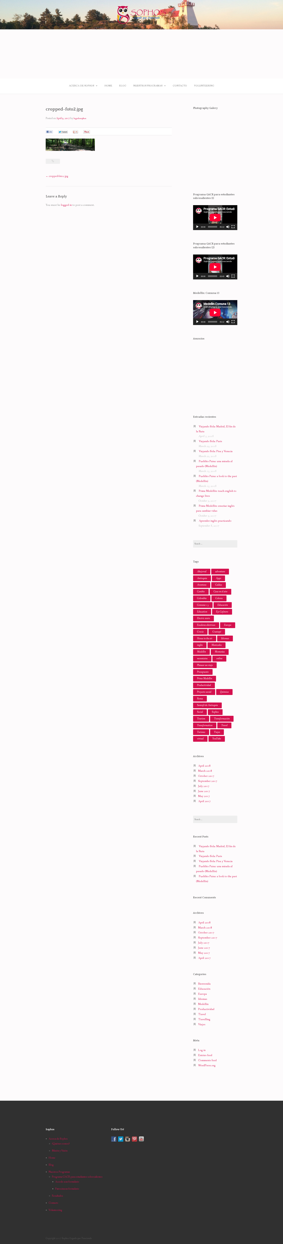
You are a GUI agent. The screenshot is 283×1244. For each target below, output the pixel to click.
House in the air (204, 638)
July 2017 (203, 786)
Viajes (217, 732)
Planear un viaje (205, 665)
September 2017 (207, 781)
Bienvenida (204, 984)
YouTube (216, 738)
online (219, 658)
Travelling (204, 1019)
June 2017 (204, 791)
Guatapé (216, 631)
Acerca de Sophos (81, 85)
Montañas (220, 651)
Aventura (201, 585)
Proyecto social (204, 692)
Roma (200, 698)
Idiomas (225, 638)
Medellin (203, 1004)
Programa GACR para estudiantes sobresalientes (77, 1177)
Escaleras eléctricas (206, 625)
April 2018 (204, 766)
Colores (219, 598)
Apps (218, 578)
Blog (122, 85)
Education (202, 611)
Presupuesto (203, 672)
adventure (220, 571)
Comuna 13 (203, 605)
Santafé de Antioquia (207, 705)
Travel (224, 725)
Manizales (216, 645)
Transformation (204, 725)
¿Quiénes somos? (61, 1143)
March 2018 (205, 771)
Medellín (201, 651)
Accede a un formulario (67, 1181)
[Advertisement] (141, 54)
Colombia (202, 598)
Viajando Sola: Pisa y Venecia (216, 451)
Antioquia (202, 578)
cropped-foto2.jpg (57, 176)
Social (200, 712)
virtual (200, 738)
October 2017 (206, 776)
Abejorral (201, 571)
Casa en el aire (220, 591)
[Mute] (227, 226)
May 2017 (204, 796)
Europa (227, 625)
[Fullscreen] (233, 226)
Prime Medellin (204, 678)
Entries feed (205, 1055)
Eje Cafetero (222, 611)
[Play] (197, 226)
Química (224, 692)
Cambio (201, 591)
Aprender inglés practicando (215, 521)
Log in (202, 1050)
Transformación (222, 718)
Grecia (200, 631)
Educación (222, 605)
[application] (215, 217)
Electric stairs (203, 618)
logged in (66, 205)
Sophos (215, 712)
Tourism (201, 718)
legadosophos (80, 118)
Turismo (201, 732)
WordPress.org (207, 1065)
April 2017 (204, 801)
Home (108, 85)
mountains (202, 658)
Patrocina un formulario (67, 1189)
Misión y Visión (59, 1150)
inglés (200, 645)
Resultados (57, 1196)
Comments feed (207, 1060)
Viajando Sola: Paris (210, 441)
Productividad (204, 685)
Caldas (218, 585)
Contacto (180, 85)
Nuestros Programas (147, 85)
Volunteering (204, 85)
